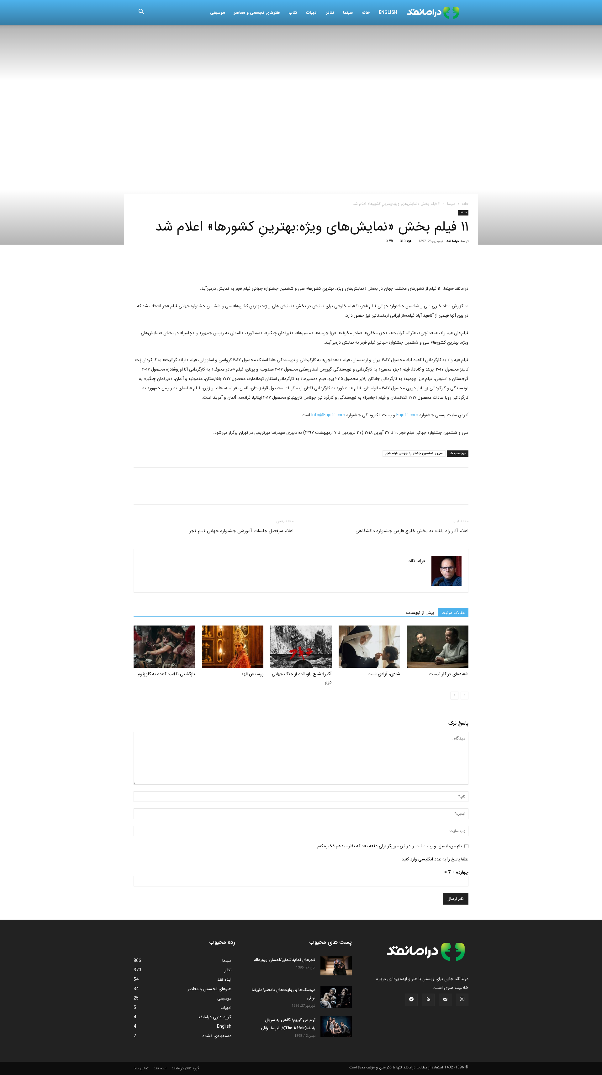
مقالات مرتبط (453, 612)
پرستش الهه (252, 674)
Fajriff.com (407, 415)
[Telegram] (212, 266)
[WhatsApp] (183, 266)
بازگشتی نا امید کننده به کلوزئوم (166, 674)
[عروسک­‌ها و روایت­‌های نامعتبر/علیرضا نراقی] (336, 997)
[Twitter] (154, 266)
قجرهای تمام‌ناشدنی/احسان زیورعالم (284, 960)
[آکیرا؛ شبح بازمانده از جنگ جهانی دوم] (301, 647)
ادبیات (311, 12)
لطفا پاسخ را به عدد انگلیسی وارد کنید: (434, 859)
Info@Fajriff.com (328, 415)
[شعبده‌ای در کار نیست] (437, 647)
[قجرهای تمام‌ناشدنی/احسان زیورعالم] (336, 965)
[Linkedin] (197, 266)
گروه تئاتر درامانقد (185, 1068)
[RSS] (428, 1000)
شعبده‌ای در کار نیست (448, 674)
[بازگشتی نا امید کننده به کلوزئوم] (164, 647)
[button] (141, 12)
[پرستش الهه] (232, 647)
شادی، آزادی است (383, 674)
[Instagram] (462, 1000)
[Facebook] (140, 266)
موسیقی (217, 12)
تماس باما (141, 1068)
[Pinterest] (168, 266)
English (388, 12)
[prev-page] (464, 695)
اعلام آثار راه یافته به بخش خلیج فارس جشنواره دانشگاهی (412, 531)
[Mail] (445, 1000)
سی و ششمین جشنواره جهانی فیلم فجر (414, 453)
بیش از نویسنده (420, 612)
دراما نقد (452, 241)
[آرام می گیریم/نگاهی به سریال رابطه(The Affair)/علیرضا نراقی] (336, 1026)
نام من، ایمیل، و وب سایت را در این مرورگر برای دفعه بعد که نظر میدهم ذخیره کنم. (389, 846)
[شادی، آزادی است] (369, 647)
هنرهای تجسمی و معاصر (257, 12)
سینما (348, 12)
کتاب (293, 12)
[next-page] (454, 695)
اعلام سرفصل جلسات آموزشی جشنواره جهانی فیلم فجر (241, 531)
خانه (366, 12)
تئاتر (330, 12)
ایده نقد (160, 1068)
